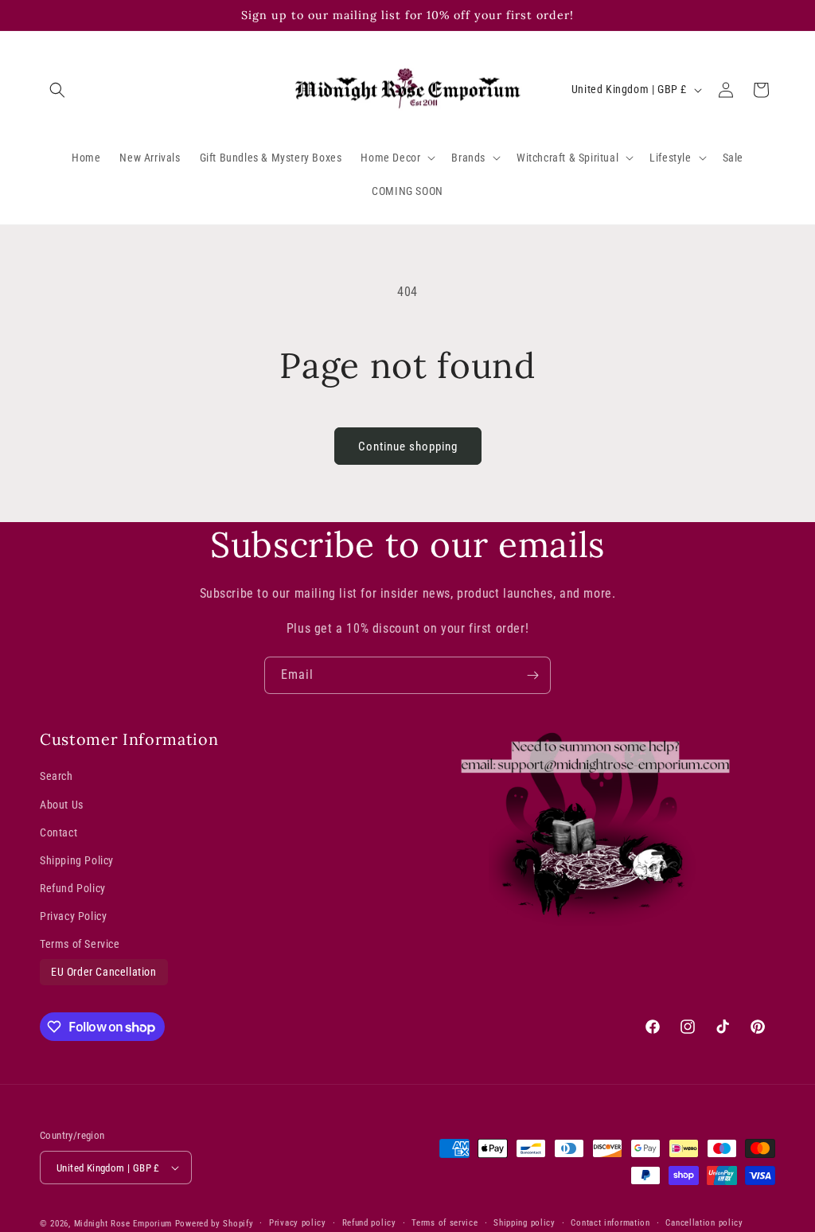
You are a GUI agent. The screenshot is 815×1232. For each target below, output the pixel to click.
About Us (62, 804)
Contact (58, 832)
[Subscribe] (532, 675)
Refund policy (369, 1223)
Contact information (610, 1223)
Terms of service (444, 1223)
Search (56, 776)
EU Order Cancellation (104, 971)
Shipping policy (524, 1223)
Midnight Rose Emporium (123, 1223)
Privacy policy (297, 1223)
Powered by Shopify (214, 1223)
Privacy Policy (73, 916)
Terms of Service (80, 944)
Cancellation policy (704, 1223)
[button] (57, 89)
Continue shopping (408, 446)
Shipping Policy (77, 860)
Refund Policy (73, 888)
